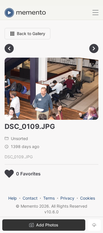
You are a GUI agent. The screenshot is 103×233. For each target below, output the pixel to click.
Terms (49, 198)
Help (12, 198)
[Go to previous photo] (9, 48)
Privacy (67, 198)
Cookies (87, 198)
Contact (30, 198)
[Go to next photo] (93, 48)
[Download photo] (94, 225)
